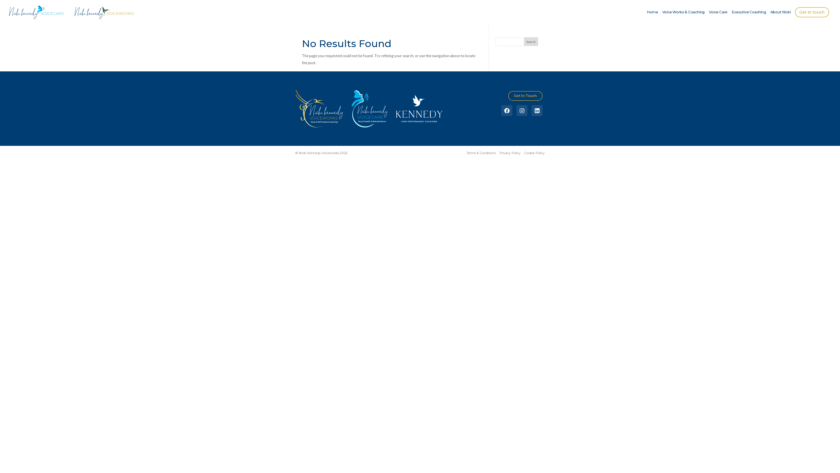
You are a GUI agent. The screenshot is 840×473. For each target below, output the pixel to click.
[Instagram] (521, 110)
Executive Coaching (749, 12)
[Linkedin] (537, 110)
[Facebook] (506, 110)
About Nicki (780, 12)
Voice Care (718, 12)
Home (652, 12)
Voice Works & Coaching (683, 12)
